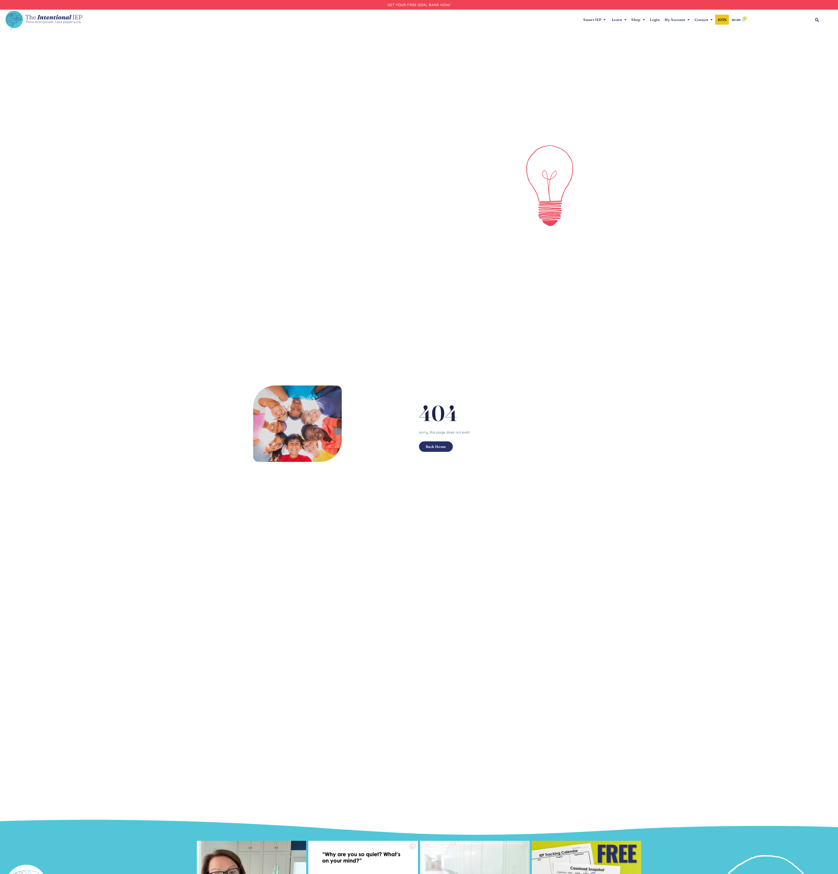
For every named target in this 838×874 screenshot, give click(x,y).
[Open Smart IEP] (604, 19)
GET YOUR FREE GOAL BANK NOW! (419, 5)
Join (722, 19)
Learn (617, 19)
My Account (675, 19)
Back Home (436, 446)
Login (655, 19)
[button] (817, 20)
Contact (701, 19)
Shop (636, 19)
